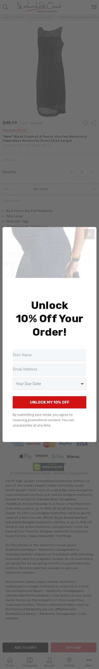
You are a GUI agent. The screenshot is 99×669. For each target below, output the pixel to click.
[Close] (89, 234)
